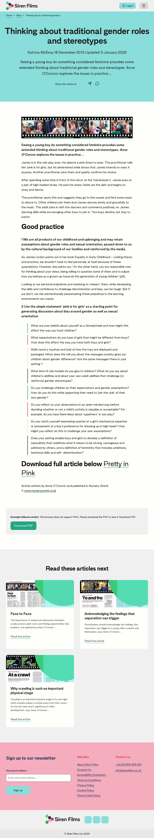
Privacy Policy (85, 785)
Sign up (18, 790)
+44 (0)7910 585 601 (129, 764)
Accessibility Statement (91, 775)
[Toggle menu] (144, 5)
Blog (18, 15)
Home (9, 15)
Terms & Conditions (89, 780)
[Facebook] (88, 819)
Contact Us (84, 769)
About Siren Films (87, 764)
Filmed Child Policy (88, 795)
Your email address (16, 770)
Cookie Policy (85, 790)
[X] (96, 819)
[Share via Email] (90, 84)
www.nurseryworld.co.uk (40, 490)
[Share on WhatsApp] (97, 84)
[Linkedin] (105, 819)
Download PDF (127, 517)
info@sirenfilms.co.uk (128, 770)
